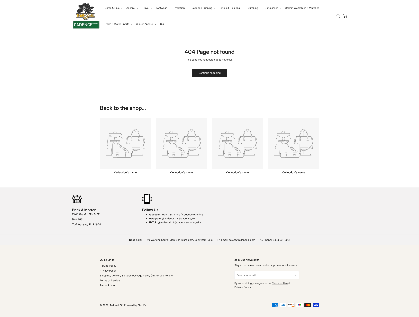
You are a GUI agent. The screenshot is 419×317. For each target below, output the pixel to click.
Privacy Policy (108, 270)
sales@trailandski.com (242, 239)
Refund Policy (108, 265)
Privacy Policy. (242, 287)
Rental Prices (107, 285)
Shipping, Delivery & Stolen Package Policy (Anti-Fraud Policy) (136, 275)
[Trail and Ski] (86, 16)
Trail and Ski (116, 305)
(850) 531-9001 (281, 239)
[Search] (338, 16)
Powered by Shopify (135, 305)
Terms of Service (110, 280)
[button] (113, 8)
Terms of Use (280, 283)
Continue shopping (210, 72)
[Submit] (295, 275)
